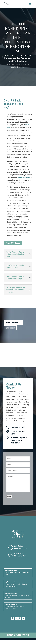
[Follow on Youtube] (23, 618)
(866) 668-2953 (24, 177)
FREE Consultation (13, 322)
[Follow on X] (19, 618)
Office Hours (19, 553)
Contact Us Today (12, 243)
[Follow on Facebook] (12, 618)
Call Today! (10, 328)
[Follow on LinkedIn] (16, 618)
